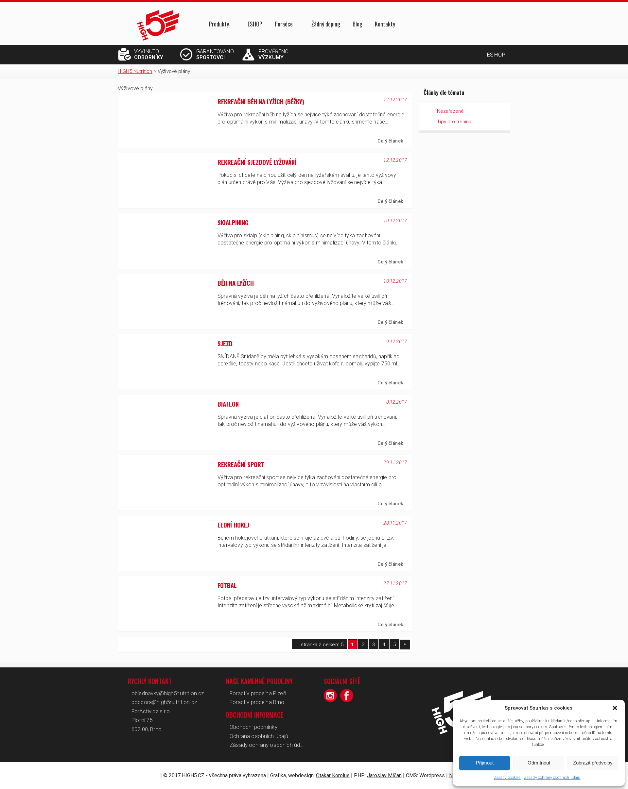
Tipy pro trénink (454, 122)
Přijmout (485, 762)
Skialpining (233, 222)
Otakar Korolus (333, 775)
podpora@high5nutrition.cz (164, 702)
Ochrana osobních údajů (259, 736)
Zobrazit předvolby (593, 762)
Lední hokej (233, 524)
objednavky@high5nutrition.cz (167, 693)
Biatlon (228, 404)
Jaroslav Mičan (384, 775)
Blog (357, 24)
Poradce (284, 24)
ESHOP (255, 24)
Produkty (219, 24)
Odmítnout (539, 762)
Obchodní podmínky (253, 727)
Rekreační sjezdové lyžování (257, 162)
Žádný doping (325, 24)
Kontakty (385, 24)
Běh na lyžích (236, 283)
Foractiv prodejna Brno (257, 702)
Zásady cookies (507, 777)
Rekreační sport (241, 464)
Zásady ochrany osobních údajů (552, 777)
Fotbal (227, 585)
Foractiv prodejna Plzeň (258, 693)
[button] (615, 708)
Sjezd (225, 343)
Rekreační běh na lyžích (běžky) (261, 101)
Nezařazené (450, 111)
